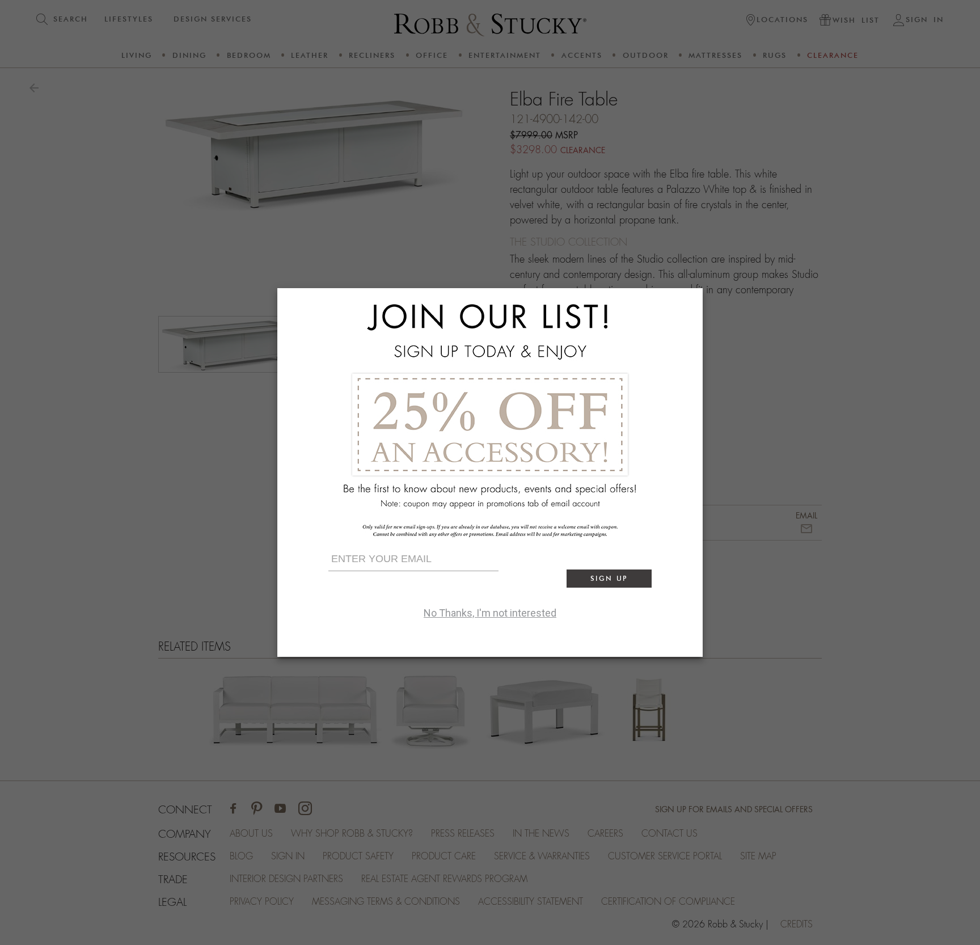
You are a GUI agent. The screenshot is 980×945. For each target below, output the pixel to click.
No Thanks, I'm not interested (490, 613)
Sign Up (609, 578)
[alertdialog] (490, 472)
